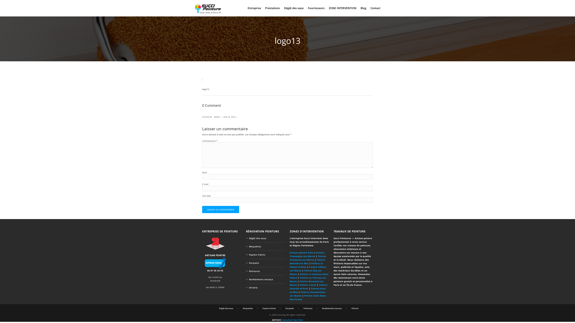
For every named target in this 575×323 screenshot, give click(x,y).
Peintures (254, 271)
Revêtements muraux (261, 279)
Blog (363, 8)
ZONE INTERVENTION (342, 8)
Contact (375, 8)
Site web (206, 195)
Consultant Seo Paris (292, 320)
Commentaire (210, 141)
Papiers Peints (257, 254)
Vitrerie (253, 287)
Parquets (254, 263)
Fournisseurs (316, 8)
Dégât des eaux (294, 8)
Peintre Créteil (308, 285)
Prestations (272, 8)
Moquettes (255, 246)
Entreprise (254, 8)
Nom (204, 172)
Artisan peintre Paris (302, 252)
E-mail (205, 184)
